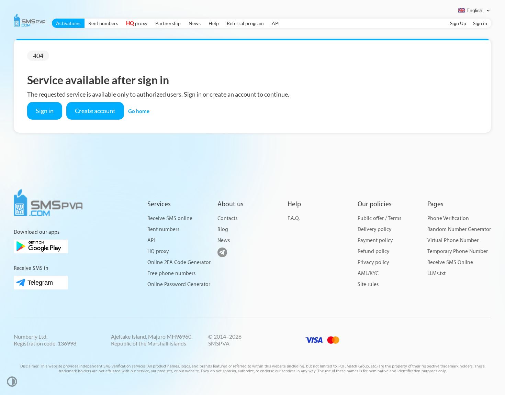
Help (214, 23)
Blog (222, 229)
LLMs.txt (436, 273)
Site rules (368, 284)
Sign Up (458, 23)
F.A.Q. (294, 218)
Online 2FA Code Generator (179, 262)
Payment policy (375, 240)
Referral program (245, 23)
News (195, 23)
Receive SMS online (169, 218)
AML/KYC (368, 273)
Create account (95, 110)
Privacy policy (373, 262)
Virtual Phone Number (453, 240)
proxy (136, 23)
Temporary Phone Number (457, 251)
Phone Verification (448, 218)
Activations (68, 23)
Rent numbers (103, 23)
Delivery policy (374, 229)
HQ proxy (158, 251)
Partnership (168, 23)
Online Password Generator (178, 284)
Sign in (480, 23)
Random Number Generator (459, 229)
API (276, 23)
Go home (138, 111)
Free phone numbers (171, 273)
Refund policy (373, 251)
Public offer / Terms (379, 218)
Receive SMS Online (450, 262)
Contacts (227, 218)
